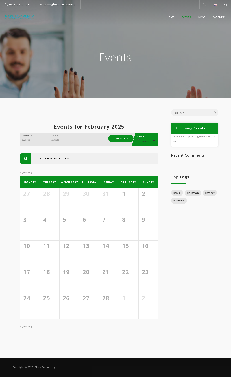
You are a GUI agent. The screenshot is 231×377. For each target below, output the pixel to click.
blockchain (193, 192)
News (201, 17)
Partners (219, 17)
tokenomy (178, 200)
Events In (27, 136)
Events (186, 17)
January (26, 172)
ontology (210, 192)
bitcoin (177, 192)
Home (170, 17)
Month (146, 141)
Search (55, 136)
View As (141, 136)
